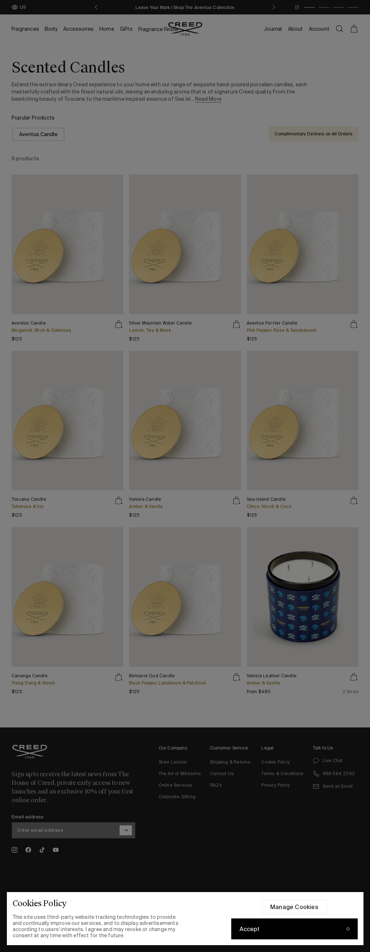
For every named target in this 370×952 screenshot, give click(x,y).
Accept (250, 929)
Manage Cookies (294, 907)
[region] (185, 918)
